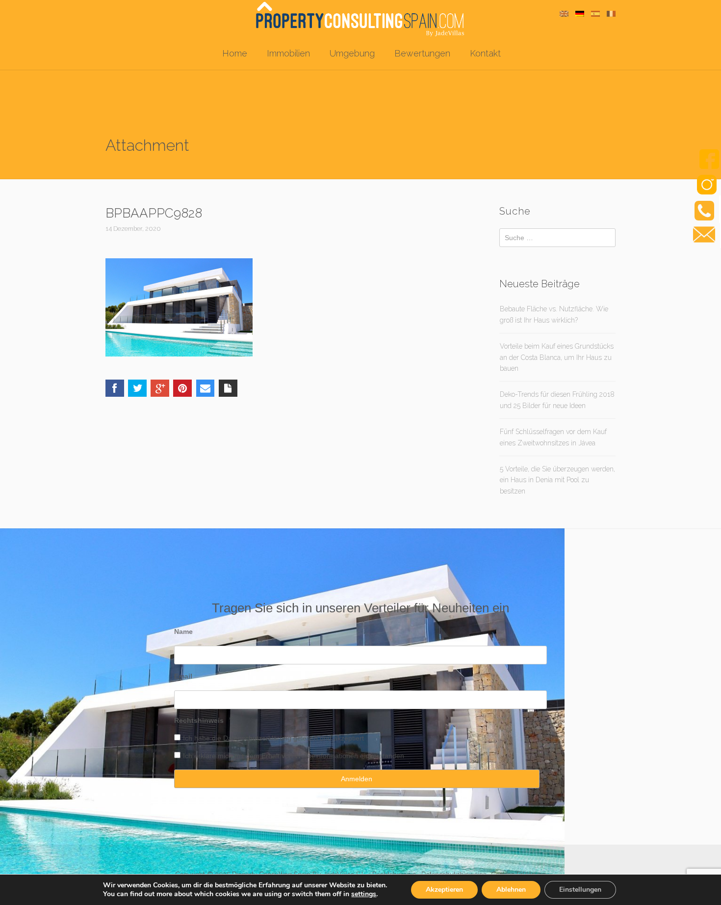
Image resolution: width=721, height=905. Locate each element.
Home (234, 53)
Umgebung (352, 53)
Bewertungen (422, 53)
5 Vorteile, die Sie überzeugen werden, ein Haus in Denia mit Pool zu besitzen (557, 480)
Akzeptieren (444, 889)
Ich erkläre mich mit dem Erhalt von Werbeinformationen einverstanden (293, 756)
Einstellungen (580, 889)
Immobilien (288, 53)
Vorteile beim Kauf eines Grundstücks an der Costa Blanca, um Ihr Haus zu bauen (557, 357)
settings (363, 894)
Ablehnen (511, 889)
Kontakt (485, 53)
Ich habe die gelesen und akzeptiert (273, 738)
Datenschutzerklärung (257, 738)
